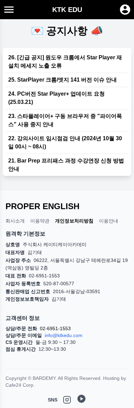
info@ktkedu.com (63, 335)
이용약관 (39, 221)
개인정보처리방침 (74, 221)
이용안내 (108, 221)
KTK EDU (67, 9)
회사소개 (15, 221)
